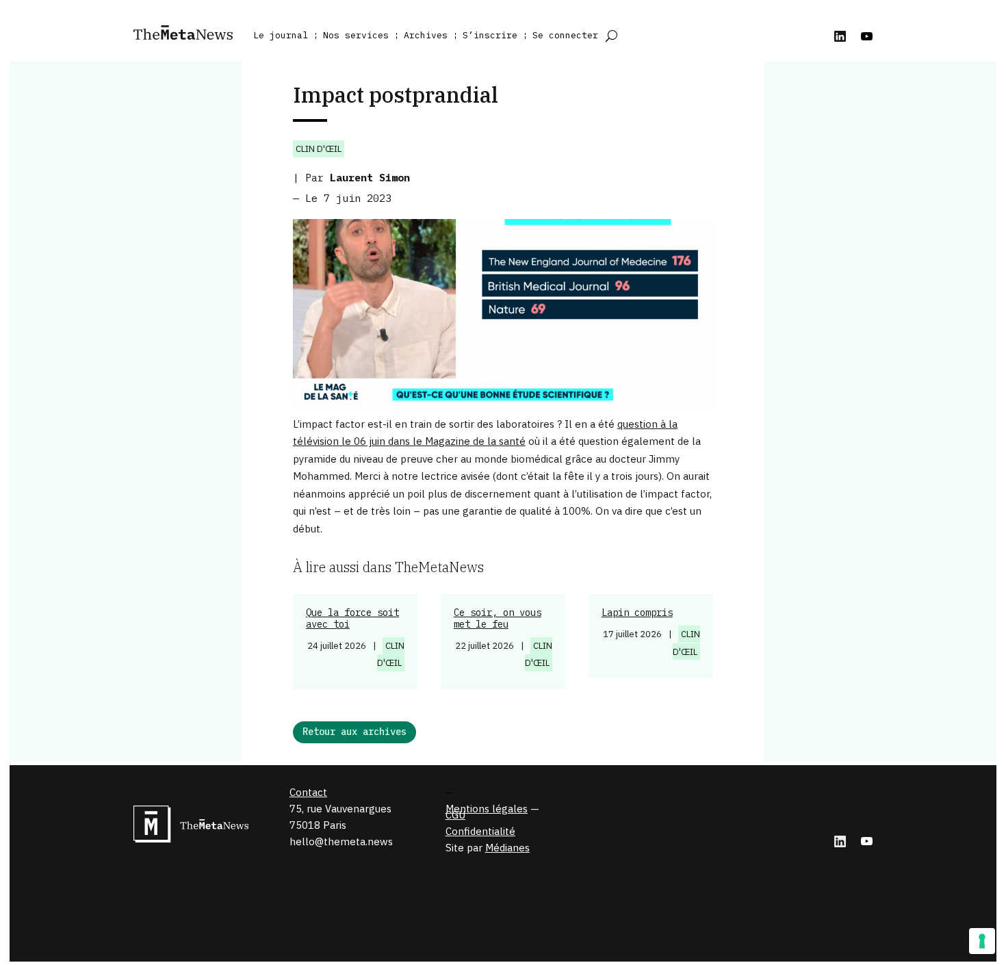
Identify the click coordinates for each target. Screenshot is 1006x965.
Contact (308, 792)
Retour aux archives (354, 731)
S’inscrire (490, 35)
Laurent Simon (370, 177)
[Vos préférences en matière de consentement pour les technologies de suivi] (982, 941)
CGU (455, 814)
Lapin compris (637, 612)
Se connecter (565, 35)
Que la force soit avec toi (352, 618)
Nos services (356, 35)
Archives (426, 35)
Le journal (280, 35)
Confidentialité (480, 831)
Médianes (507, 847)
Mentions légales (487, 808)
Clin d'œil (318, 149)
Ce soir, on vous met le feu (497, 618)
